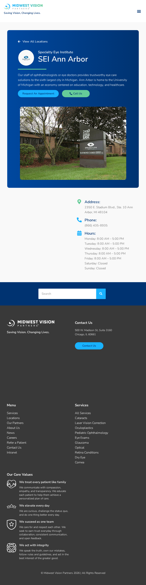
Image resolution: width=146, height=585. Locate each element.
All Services (83, 413)
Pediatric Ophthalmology (91, 433)
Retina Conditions (87, 452)
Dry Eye (80, 457)
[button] (139, 11)
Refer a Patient (16, 443)
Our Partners (15, 423)
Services (12, 413)
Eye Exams (82, 438)
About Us (13, 428)
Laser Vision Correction (90, 423)
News (11, 433)
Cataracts (81, 418)
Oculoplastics (84, 428)
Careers (12, 438)
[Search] (101, 294)
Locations (13, 418)
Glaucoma (82, 443)
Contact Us (14, 448)
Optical (79, 448)
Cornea (79, 462)
